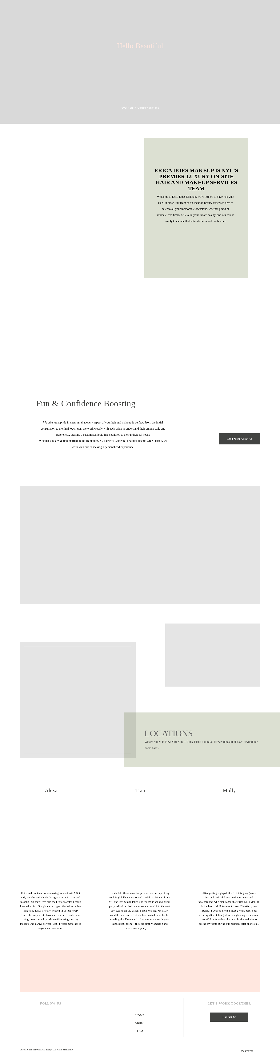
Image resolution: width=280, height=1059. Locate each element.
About (140, 1023)
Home (139, 1015)
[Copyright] (140, 1051)
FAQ (140, 1030)
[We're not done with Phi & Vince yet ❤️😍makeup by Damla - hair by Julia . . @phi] (80, 971)
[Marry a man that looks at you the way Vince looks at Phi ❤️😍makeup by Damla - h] (120, 971)
